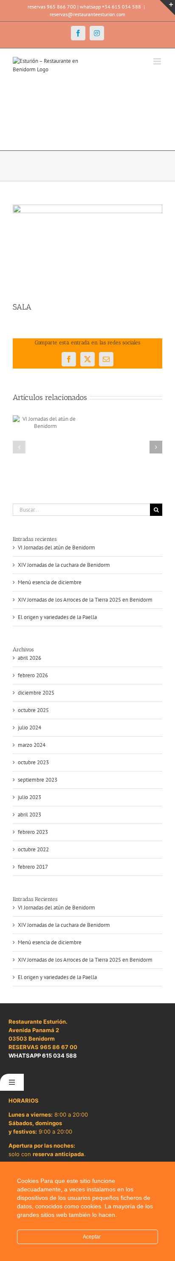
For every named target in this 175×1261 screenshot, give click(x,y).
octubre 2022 (33, 849)
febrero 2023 (33, 832)
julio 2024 (29, 727)
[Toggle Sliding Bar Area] (167, 7)
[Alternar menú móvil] (157, 61)
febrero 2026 (33, 675)
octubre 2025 (33, 710)
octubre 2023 (33, 762)
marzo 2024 (31, 745)
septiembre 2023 (37, 779)
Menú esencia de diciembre (50, 582)
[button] (19, 447)
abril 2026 (29, 657)
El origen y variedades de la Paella (57, 617)
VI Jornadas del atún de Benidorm (56, 547)
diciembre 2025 (36, 692)
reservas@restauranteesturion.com (87, 14)
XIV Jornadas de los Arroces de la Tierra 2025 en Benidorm (85, 599)
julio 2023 (29, 797)
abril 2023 (29, 814)
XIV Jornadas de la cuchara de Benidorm (64, 565)
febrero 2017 (33, 866)
